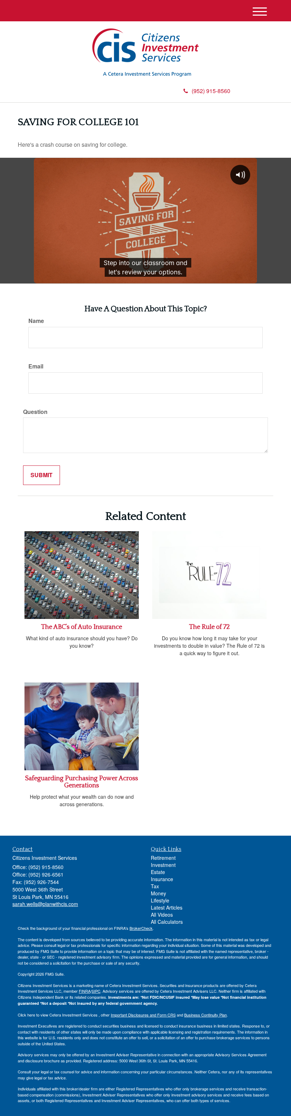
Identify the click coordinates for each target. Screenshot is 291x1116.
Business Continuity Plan (205, 1015)
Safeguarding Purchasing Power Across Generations (81, 782)
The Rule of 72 (209, 627)
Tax (155, 886)
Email (35, 366)
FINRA (84, 991)
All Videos (162, 914)
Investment (163, 864)
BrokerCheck (141, 928)
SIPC (96, 991)
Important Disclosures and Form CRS (143, 1015)
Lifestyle (160, 900)
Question (35, 412)
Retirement (163, 857)
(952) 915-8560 (211, 91)
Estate (158, 871)
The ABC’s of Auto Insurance (81, 627)
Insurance (162, 879)
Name (36, 321)
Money (158, 893)
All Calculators (167, 921)
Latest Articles (166, 907)
